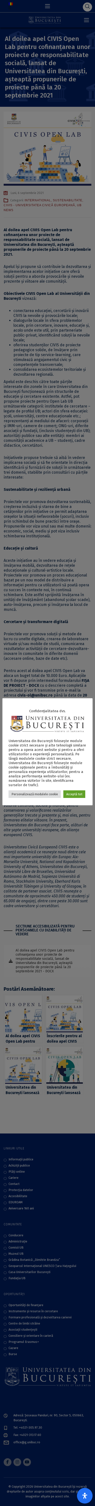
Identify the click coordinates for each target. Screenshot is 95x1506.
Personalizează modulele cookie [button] (34, 794)
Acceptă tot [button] (74, 794)
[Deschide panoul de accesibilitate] (85, 1496)
